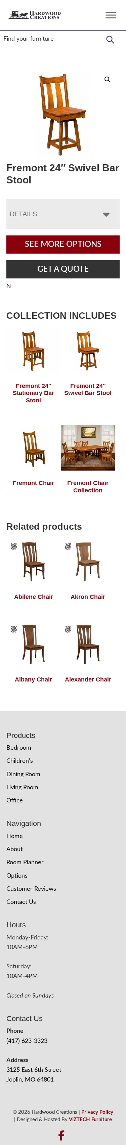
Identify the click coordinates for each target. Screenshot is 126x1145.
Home (14, 836)
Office (14, 801)
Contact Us (21, 902)
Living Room (22, 788)
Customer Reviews (31, 889)
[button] (107, 80)
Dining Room (23, 775)
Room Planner (25, 863)
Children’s (19, 761)
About (14, 849)
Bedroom (18, 748)
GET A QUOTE (63, 269)
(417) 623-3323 (26, 1041)
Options (17, 876)
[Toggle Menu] (111, 15)
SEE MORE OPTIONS (63, 244)
